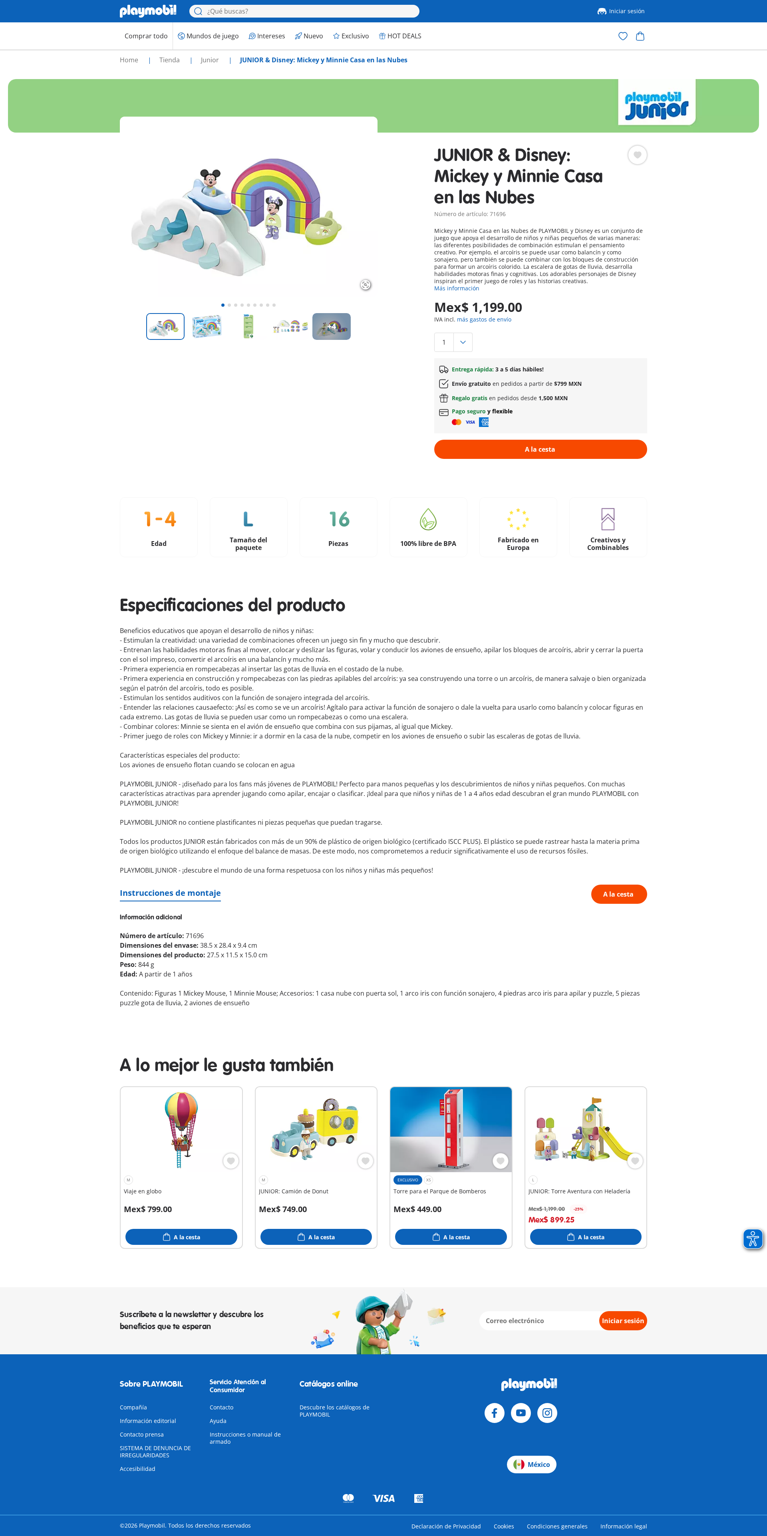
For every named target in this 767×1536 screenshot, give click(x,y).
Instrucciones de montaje (170, 892)
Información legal (623, 1526)
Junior (211, 60)
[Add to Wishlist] (637, 155)
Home (130, 60)
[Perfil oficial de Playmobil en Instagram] (547, 1413)
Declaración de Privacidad (446, 1526)
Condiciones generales (557, 1526)
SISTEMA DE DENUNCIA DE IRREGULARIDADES (155, 1451)
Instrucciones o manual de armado (245, 1438)
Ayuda (218, 1421)
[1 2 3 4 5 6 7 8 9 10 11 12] (540, 342)
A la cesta (540, 449)
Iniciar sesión (627, 11)
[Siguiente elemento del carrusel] (357, 207)
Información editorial (148, 1421)
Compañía (133, 1407)
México (539, 1464)
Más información (456, 288)
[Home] (148, 11)
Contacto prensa (142, 1434)
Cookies (504, 1526)
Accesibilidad (137, 1468)
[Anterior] (141, 207)
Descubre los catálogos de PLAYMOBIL (335, 1410)
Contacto (221, 1407)
